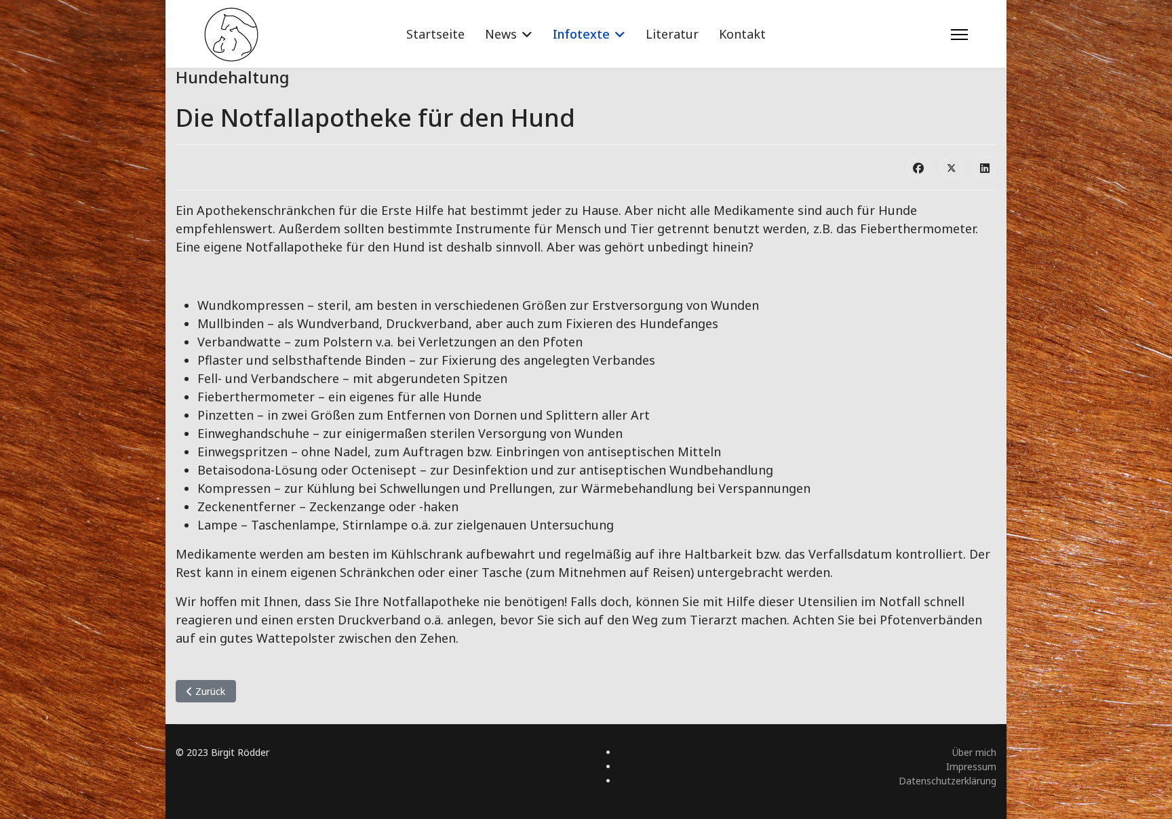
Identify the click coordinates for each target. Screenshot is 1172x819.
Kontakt (742, 34)
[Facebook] (918, 167)
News (501, 34)
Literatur (672, 34)
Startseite (435, 34)
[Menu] (959, 34)
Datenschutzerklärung (947, 780)
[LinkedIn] (984, 167)
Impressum (971, 766)
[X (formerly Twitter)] (951, 167)
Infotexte (581, 34)
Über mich (974, 752)
